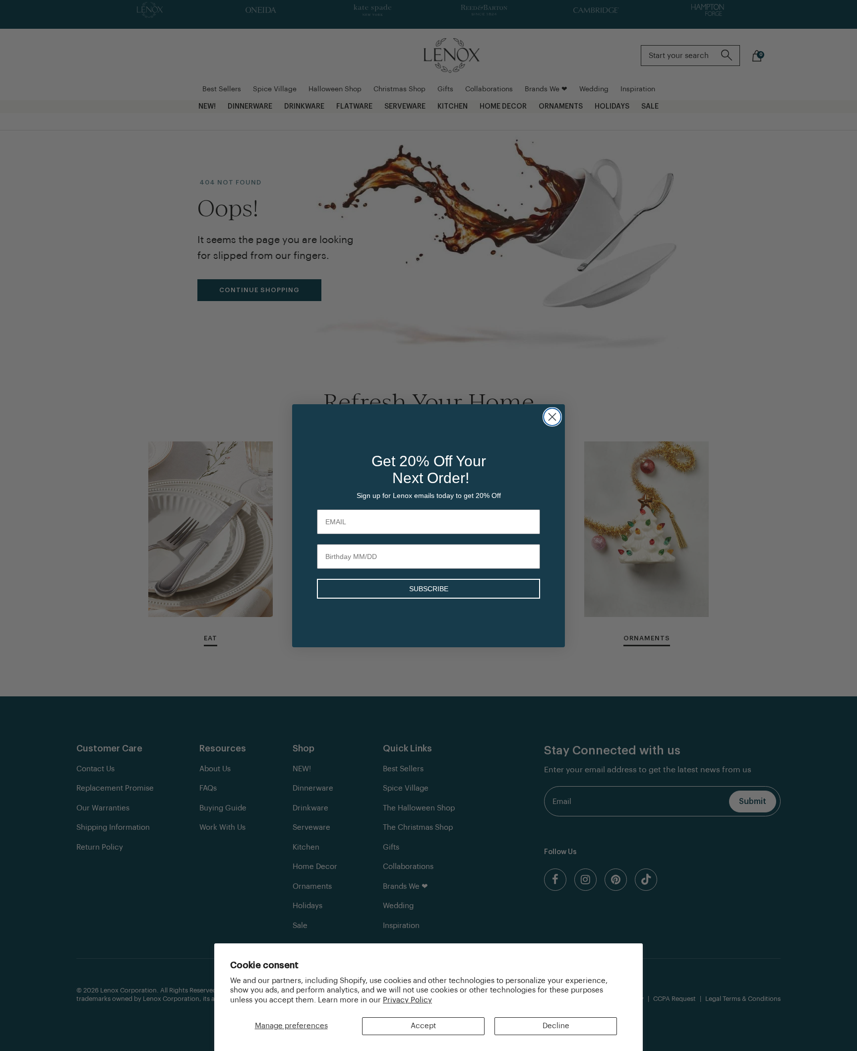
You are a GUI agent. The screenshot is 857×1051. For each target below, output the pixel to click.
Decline (556, 1026)
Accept (423, 1026)
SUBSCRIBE (428, 589)
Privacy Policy (407, 1000)
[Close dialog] (552, 417)
